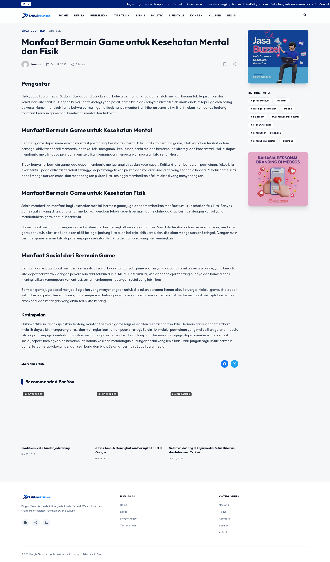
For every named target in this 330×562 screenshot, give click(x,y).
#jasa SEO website (261, 124)
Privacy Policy (128, 518)
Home (63, 15)
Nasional (224, 505)
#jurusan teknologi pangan (266, 132)
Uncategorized (33, 30)
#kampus (288, 140)
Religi (232, 15)
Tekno (222, 511)
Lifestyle (176, 15)
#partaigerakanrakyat (263, 108)
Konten (196, 15)
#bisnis (288, 108)
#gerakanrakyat (260, 100)
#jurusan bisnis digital (263, 140)
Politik (157, 15)
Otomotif (224, 518)
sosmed (224, 525)
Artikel (223, 532)
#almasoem (257, 116)
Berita (79, 15)
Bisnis (140, 15)
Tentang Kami (128, 525)
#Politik (281, 100)
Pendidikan (99, 15)
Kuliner (215, 15)
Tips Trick (122, 15)
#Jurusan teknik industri (285, 116)
